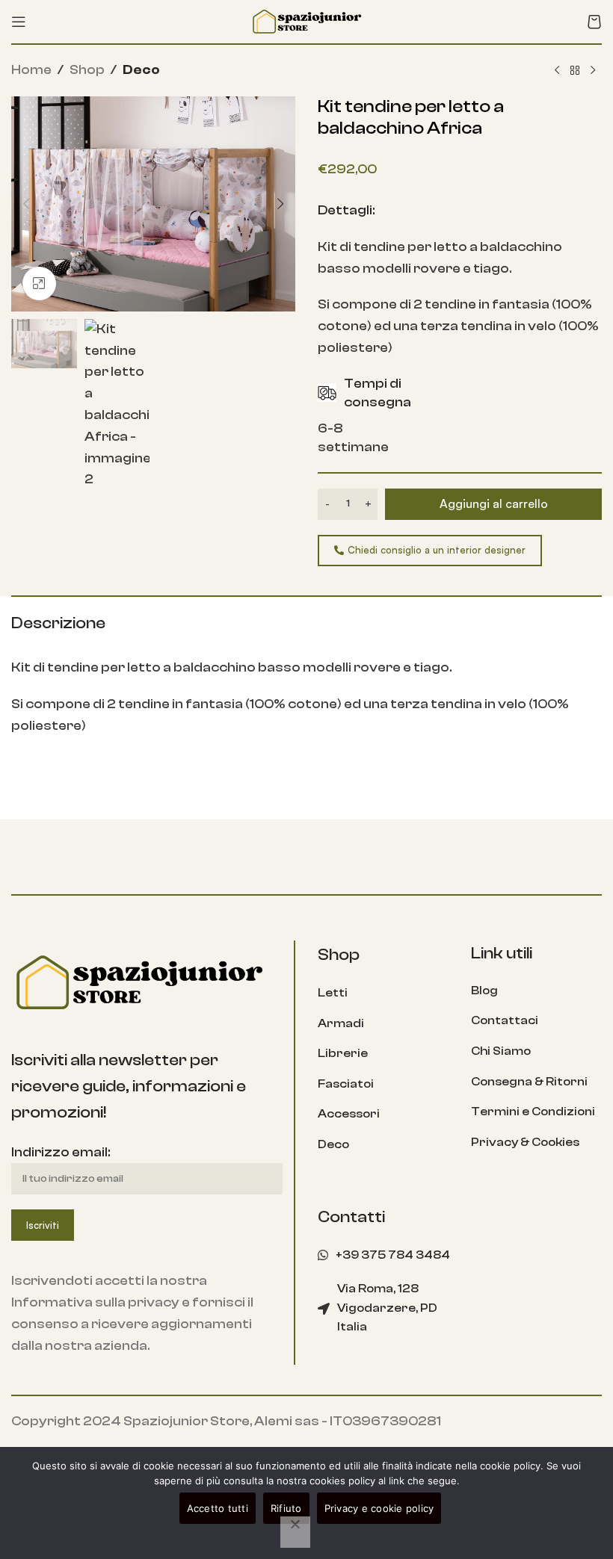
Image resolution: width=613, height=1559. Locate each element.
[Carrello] (594, 22)
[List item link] (383, 993)
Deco (141, 70)
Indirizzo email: (60, 1152)
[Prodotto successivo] (593, 71)
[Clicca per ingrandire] (39, 283)
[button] (26, 204)
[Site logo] (306, 20)
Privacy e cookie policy (379, 1508)
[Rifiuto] (295, 1532)
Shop (87, 70)
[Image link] (138, 982)
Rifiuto (286, 1508)
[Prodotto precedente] (557, 71)
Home (31, 70)
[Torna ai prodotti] (575, 71)
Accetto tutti (217, 1508)
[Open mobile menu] (19, 22)
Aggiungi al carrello (494, 503)
